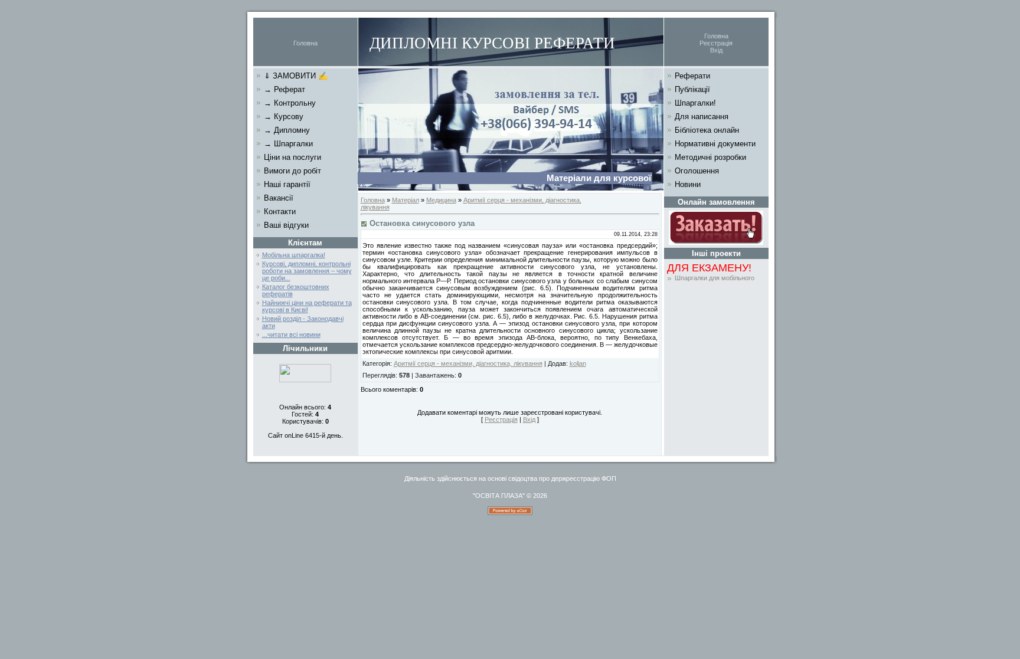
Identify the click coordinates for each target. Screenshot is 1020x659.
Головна (305, 43)
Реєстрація (716, 43)
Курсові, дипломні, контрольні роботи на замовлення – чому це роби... (307, 270)
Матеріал (405, 200)
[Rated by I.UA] (305, 379)
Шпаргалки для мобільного (714, 277)
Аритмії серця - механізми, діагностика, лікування (468, 363)
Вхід (716, 50)
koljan (578, 363)
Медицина (441, 200)
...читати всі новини (291, 334)
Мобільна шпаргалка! (293, 254)
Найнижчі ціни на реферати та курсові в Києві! (307, 306)
